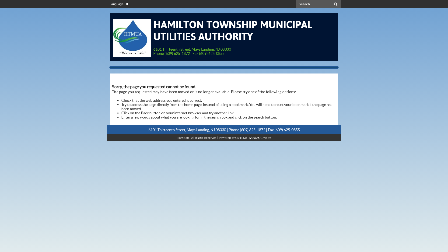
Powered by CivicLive (233, 138)
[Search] (336, 4)
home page (193, 104)
